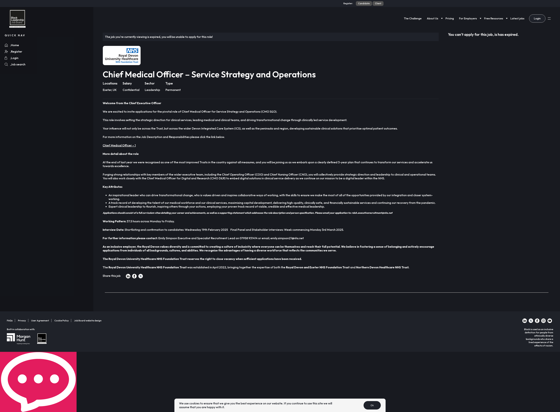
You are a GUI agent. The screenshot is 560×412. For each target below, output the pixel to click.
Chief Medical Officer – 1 (119, 145)
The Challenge (413, 18)
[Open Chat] (38, 382)
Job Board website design (88, 320)
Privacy (22, 320)
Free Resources (493, 18)
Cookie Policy (61, 320)
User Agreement (40, 320)
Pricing (450, 18)
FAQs (10, 320)
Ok (372, 405)
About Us (432, 18)
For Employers (468, 18)
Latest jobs (517, 18)
